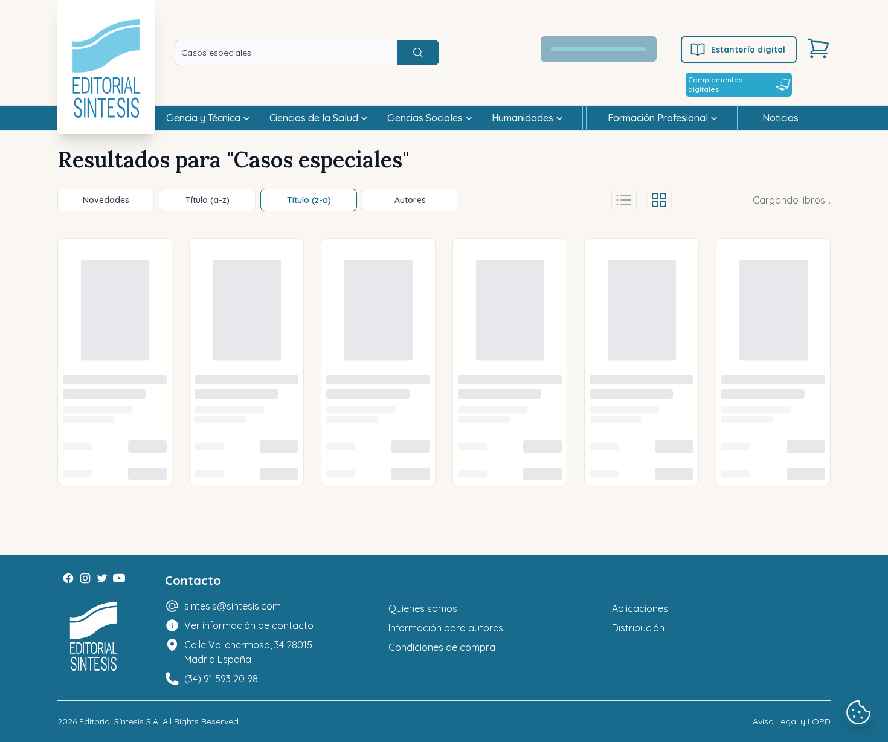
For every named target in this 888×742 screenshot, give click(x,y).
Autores (410, 200)
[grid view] (659, 200)
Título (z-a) (309, 200)
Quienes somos (422, 608)
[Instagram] (85, 578)
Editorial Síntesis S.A (118, 721)
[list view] (624, 200)
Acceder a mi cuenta (605, 49)
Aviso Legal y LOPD (792, 721)
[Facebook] (68, 578)
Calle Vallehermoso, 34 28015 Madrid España (248, 652)
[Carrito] (818, 48)
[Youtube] (119, 578)
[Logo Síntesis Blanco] (93, 636)
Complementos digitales (715, 84)
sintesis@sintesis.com (232, 606)
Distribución (638, 628)
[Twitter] (102, 578)
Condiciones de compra (441, 647)
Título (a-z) (207, 200)
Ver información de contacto (249, 625)
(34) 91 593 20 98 (221, 679)
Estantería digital (748, 49)
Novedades (106, 200)
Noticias (780, 118)
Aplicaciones (640, 608)
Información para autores (445, 628)
